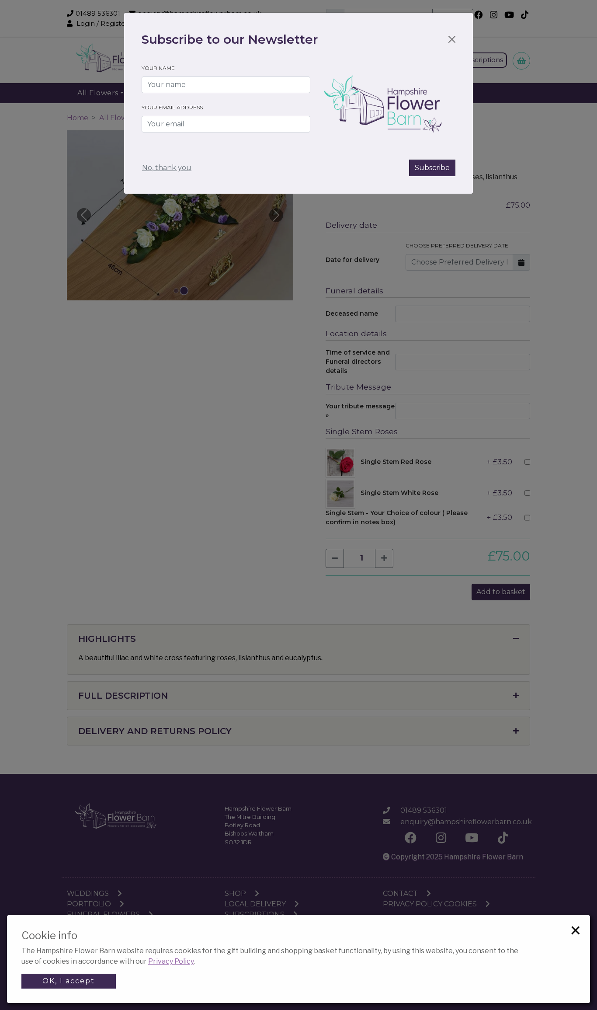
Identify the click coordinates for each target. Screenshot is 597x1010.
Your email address (172, 107)
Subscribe (432, 168)
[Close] (452, 39)
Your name (158, 68)
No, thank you (166, 168)
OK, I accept (68, 981)
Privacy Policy (171, 961)
